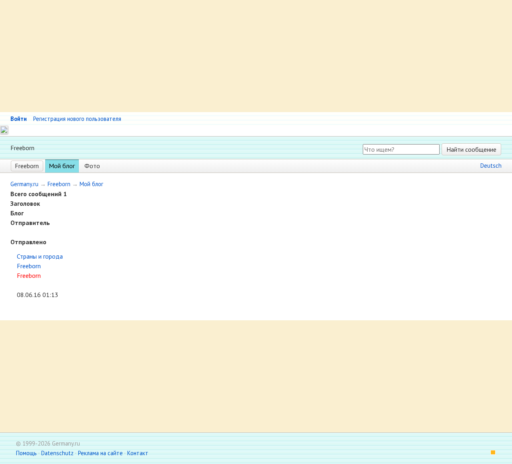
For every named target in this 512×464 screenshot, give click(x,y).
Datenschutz (57, 453)
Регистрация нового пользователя (77, 119)
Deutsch (491, 165)
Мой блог (62, 166)
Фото (92, 166)
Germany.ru (24, 184)
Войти (18, 119)
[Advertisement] (240, 56)
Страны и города (40, 256)
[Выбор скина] (490, 453)
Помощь (26, 453)
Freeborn (27, 166)
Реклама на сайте (100, 453)
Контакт (137, 453)
